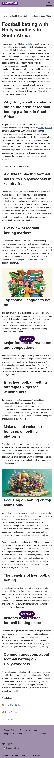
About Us (43, 733)
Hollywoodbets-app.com (12, 755)
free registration (45, 128)
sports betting (28, 44)
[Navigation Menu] (49, 3)
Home (4, 16)
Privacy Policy (10, 730)
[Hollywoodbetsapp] (10, 3)
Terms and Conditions (29, 730)
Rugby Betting (10, 712)
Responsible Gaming (13, 733)
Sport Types (7, 743)
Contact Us (30, 733)
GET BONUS (27, 339)
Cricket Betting (10, 719)
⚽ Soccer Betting (11, 748)
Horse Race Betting (12, 705)
